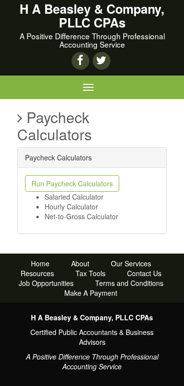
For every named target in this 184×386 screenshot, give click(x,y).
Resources (37, 273)
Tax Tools (90, 273)
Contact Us (144, 273)
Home (40, 263)
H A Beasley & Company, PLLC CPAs (92, 15)
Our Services (131, 263)
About (80, 263)
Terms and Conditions (129, 283)
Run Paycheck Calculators (72, 183)
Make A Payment (90, 293)
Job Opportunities (46, 283)
